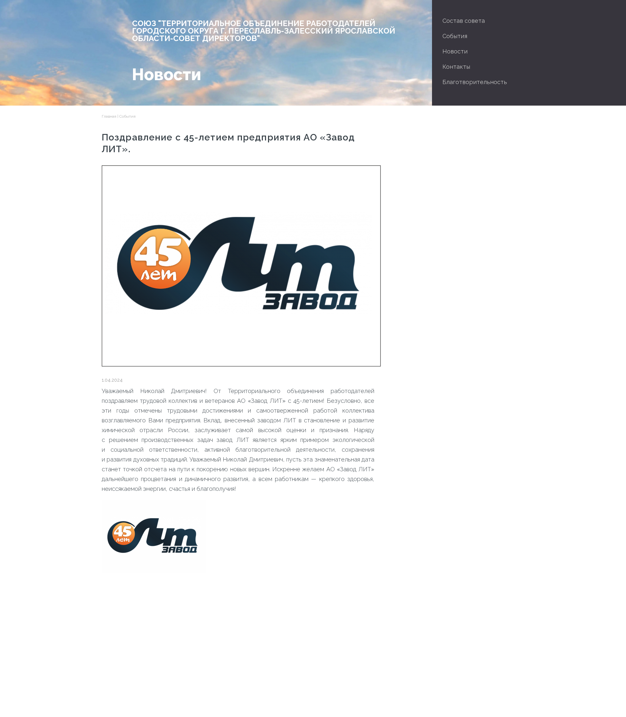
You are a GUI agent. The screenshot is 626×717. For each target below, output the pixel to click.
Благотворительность (474, 82)
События (454, 36)
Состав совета (463, 20)
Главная (109, 116)
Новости (455, 51)
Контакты (456, 66)
